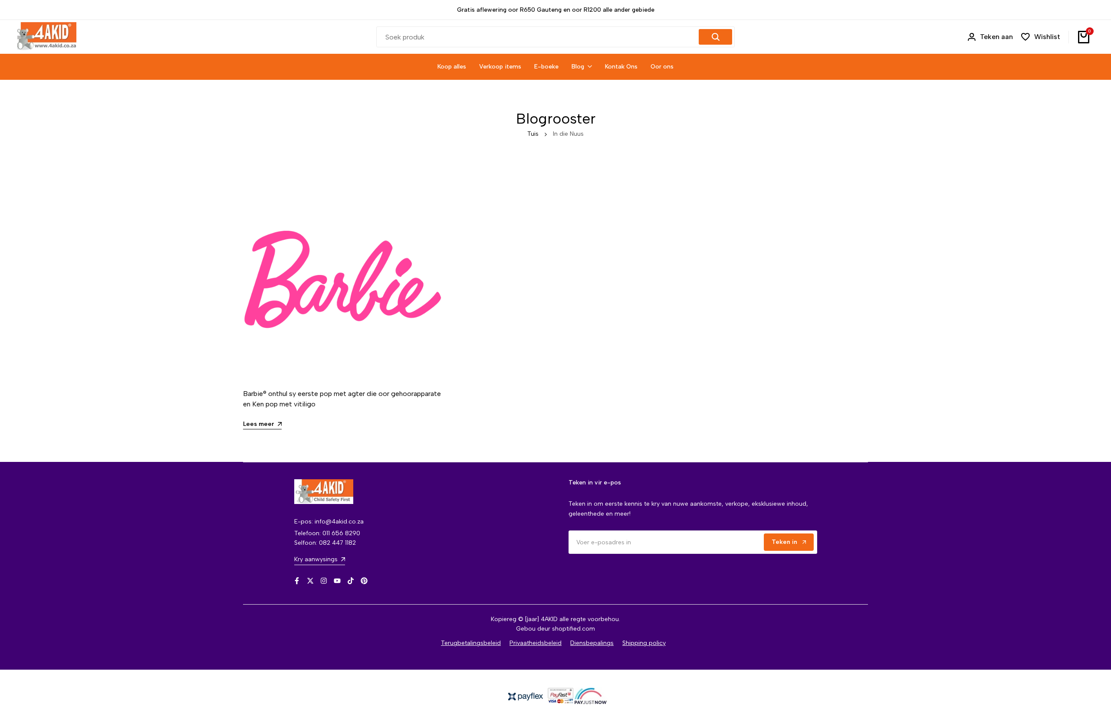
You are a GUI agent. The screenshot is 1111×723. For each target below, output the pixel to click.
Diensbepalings (592, 643)
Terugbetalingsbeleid (471, 643)
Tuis (533, 133)
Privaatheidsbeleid (535, 643)
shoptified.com (573, 628)
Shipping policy (644, 643)
